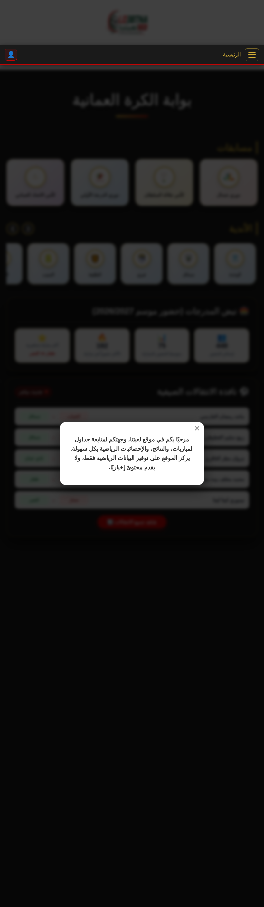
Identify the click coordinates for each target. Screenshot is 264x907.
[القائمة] (252, 54)
